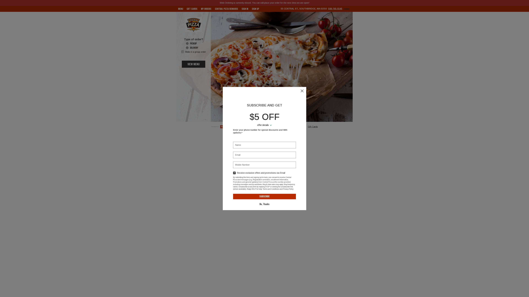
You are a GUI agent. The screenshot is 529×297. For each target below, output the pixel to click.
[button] (302, 91)
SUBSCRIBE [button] (264, 196)
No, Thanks (264, 204)
